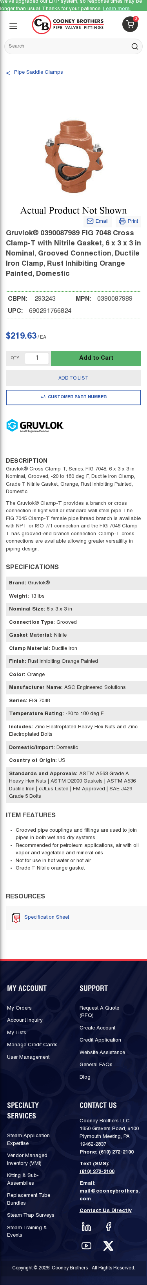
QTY (15, 358)
